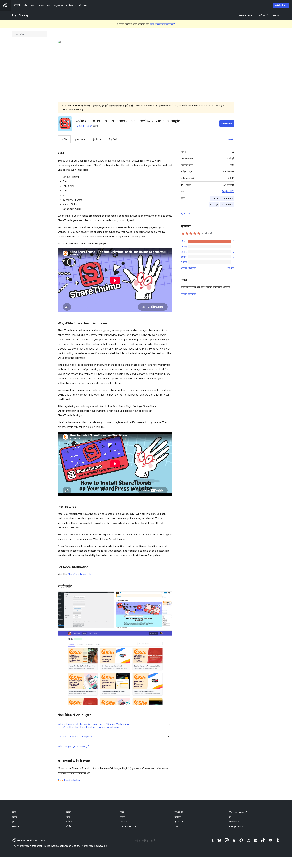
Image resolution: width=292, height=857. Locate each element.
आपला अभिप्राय (188, 268)
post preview (227, 204)
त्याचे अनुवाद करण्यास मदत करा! (162, 24)
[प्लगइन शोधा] (44, 34)
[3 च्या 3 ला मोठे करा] (168, 634)
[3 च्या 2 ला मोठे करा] (168, 595)
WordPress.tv (128, 826)
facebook (215, 198)
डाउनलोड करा (226, 123)
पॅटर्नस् (68, 826)
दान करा (179, 821)
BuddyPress (236, 826)
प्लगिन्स (69, 821)
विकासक (123, 821)
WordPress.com (238, 812)
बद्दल (14, 812)
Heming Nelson (83, 125)
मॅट (231, 817)
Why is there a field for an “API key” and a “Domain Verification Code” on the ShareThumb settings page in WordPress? (93, 726)
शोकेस (68, 812)
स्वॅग (176, 826)
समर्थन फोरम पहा (188, 294)
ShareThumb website (79, 574)
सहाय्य (122, 817)
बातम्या (14, 817)
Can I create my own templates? (76, 736)
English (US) (228, 191)
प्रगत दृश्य (186, 213)
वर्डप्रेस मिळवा (280, 5)
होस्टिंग (14, 821)
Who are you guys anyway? (73, 746)
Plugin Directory (20, 15)
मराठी (43, 840)
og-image (214, 204)
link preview (227, 198)
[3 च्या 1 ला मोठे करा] (109, 595)
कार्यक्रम (178, 817)
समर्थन (231, 139)
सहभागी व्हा (179, 812)
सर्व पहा (231, 268)
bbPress (234, 821)
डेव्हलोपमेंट (113, 139)
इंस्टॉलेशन (97, 139)
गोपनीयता (15, 826)
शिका (122, 812)
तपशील (64, 139)
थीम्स (68, 817)
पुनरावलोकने (80, 139)
